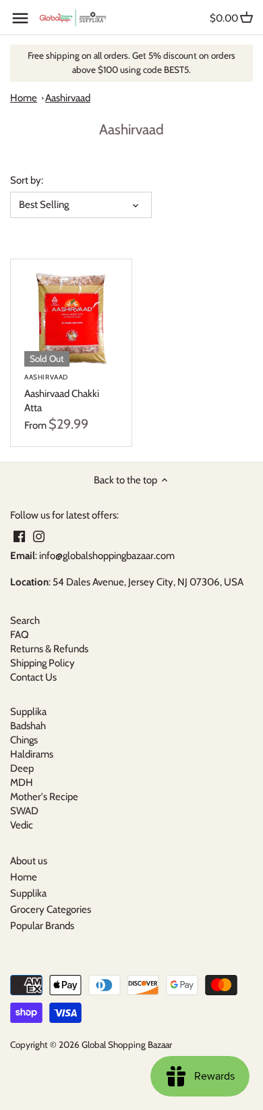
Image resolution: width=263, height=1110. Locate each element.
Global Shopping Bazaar (127, 1044)
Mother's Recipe (44, 797)
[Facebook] (19, 536)
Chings (24, 740)
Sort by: (26, 180)
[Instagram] (39, 536)
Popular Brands (42, 926)
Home (23, 98)
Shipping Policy (42, 663)
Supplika (28, 712)
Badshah (28, 726)
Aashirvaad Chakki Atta (61, 393)
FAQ (19, 635)
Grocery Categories (50, 909)
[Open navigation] (20, 18)
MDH (21, 782)
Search (25, 620)
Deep (22, 768)
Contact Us (33, 677)
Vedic (21, 825)
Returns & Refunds (49, 649)
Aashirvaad (67, 98)
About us (28, 861)
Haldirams (31, 754)
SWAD (24, 811)
